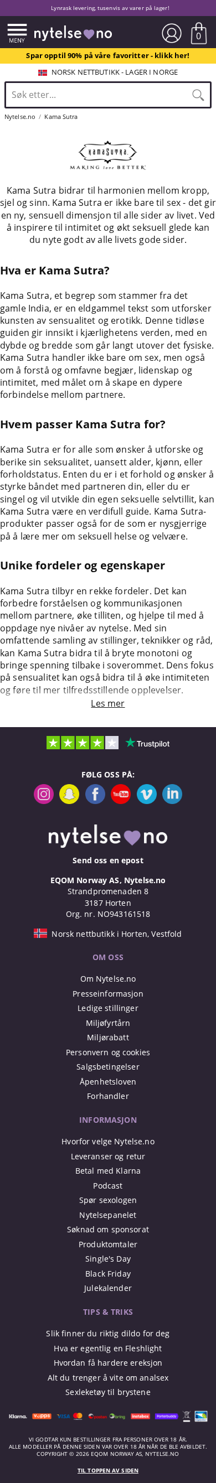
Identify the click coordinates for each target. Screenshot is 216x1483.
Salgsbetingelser (107, 1066)
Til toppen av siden (108, 1470)
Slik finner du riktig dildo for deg (107, 1333)
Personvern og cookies (108, 1052)
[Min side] (172, 33)
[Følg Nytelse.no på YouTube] (121, 801)
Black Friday (108, 1273)
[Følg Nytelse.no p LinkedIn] (172, 801)
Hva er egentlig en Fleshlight (108, 1348)
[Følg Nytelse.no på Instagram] (44, 801)
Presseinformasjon (108, 993)
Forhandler (107, 1096)
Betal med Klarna (108, 1170)
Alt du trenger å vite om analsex (108, 1377)
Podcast (107, 1185)
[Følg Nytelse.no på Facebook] (95, 801)
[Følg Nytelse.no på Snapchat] (69, 801)
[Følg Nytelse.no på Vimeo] (147, 801)
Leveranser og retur (108, 1156)
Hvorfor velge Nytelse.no (107, 1141)
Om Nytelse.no (108, 978)
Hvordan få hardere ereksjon (108, 1362)
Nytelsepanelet (107, 1215)
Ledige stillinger (108, 1008)
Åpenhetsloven (108, 1081)
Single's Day (108, 1258)
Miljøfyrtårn (108, 1023)
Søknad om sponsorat (108, 1229)
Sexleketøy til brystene (107, 1392)
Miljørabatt (108, 1037)
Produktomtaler (108, 1244)
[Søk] (198, 94)
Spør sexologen (108, 1200)
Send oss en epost (108, 860)
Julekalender (108, 1288)
